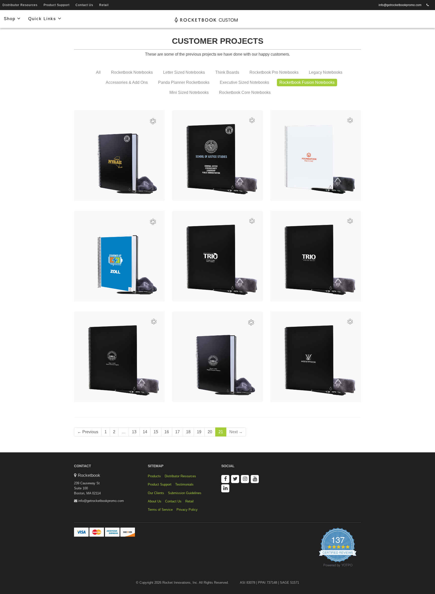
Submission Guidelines (184, 493)
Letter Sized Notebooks (184, 72)
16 (166, 432)
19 (199, 432)
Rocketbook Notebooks (132, 72)
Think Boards (227, 72)
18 (188, 432)
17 (177, 432)
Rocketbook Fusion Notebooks (307, 82)
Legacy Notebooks (325, 72)
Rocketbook (89, 475)
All (98, 72)
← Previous (87, 432)
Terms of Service (160, 509)
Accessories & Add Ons (127, 82)
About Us (154, 501)
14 (145, 432)
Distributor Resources (20, 5)
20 (210, 432)
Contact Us (84, 5)
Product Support (56, 5)
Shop (10, 18)
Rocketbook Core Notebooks (245, 92)
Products (154, 476)
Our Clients (156, 493)
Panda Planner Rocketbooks (183, 82)
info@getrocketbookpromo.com (400, 5)
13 (134, 432)
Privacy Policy (187, 509)
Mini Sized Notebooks (189, 92)
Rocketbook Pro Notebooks (274, 72)
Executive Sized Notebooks (244, 82)
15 (156, 432)
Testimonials (184, 484)
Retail (104, 5)
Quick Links (43, 18)
